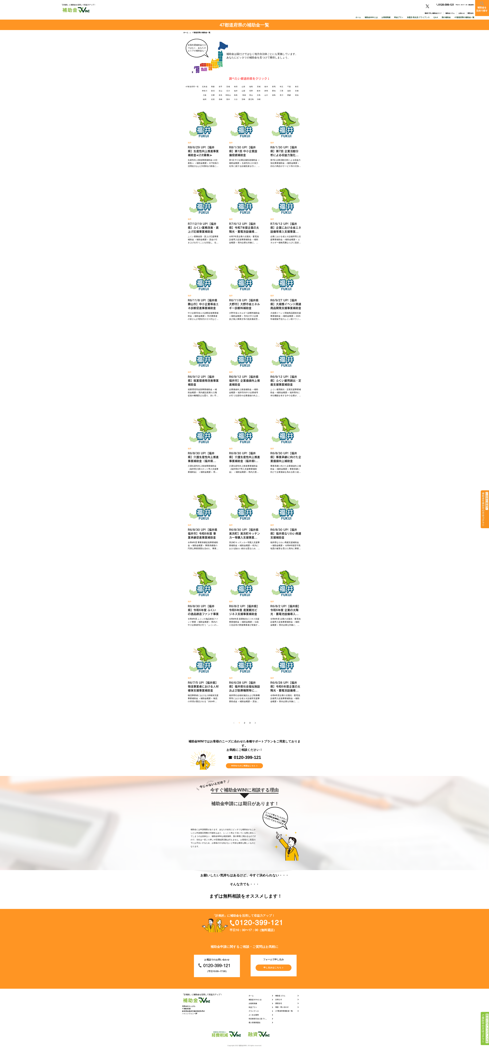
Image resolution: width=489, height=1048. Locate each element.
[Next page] (255, 723)
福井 (189, 143)
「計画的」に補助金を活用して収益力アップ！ (202, 994)
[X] (427, 6)
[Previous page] (234, 723)
